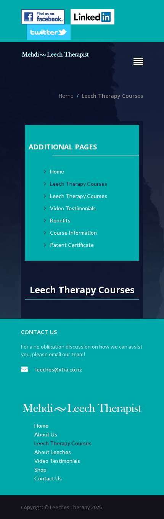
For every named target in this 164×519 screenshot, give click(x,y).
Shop (40, 469)
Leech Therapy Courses (78, 183)
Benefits (60, 220)
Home (41, 425)
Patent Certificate (72, 245)
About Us (45, 434)
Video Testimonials (73, 208)
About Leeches (52, 452)
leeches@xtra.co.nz (58, 369)
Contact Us (48, 478)
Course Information (73, 232)
